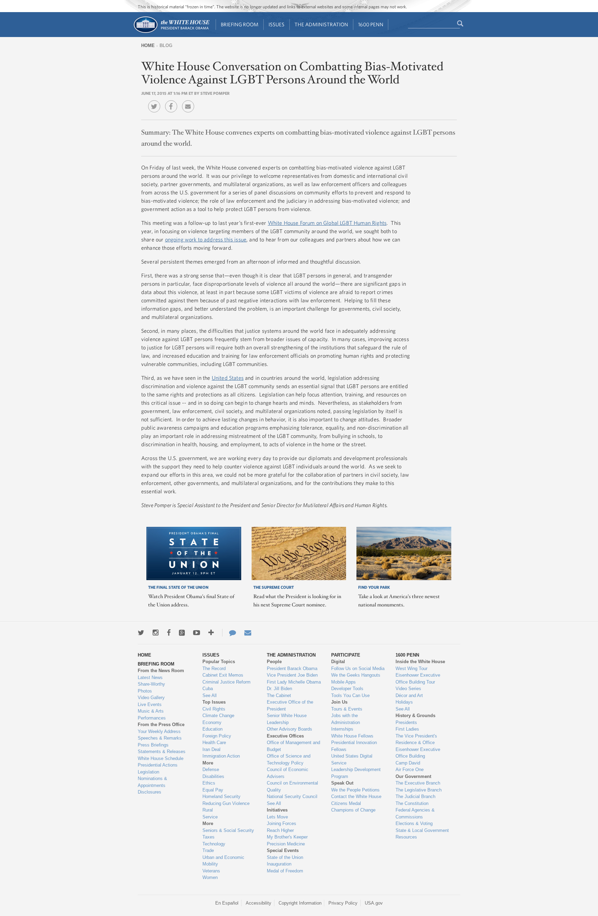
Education (212, 729)
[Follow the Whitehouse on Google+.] (182, 632)
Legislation (148, 772)
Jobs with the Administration (345, 719)
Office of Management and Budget (293, 746)
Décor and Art (409, 695)
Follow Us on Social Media (357, 668)
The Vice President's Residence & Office (416, 739)
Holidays (404, 702)
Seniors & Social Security (228, 830)
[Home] (171, 32)
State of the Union (285, 857)
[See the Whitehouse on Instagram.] (155, 632)
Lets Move (277, 816)
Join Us (339, 702)
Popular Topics (218, 661)
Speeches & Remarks (160, 738)
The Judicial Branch (415, 796)
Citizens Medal (346, 803)
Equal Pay (212, 790)
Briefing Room (240, 24)
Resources (406, 837)
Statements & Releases (161, 751)
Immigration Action (221, 756)
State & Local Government (422, 830)
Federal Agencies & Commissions (415, 813)
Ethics (208, 783)
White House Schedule (160, 758)
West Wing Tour (411, 668)
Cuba (207, 688)
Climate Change (218, 715)
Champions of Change (353, 810)
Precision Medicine (286, 843)
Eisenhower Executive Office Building (418, 753)
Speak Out (342, 783)
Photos (145, 691)
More (207, 763)
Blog (166, 45)
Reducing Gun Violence (226, 803)
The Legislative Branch (419, 790)
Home (148, 45)
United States (228, 378)
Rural (207, 810)
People (274, 661)
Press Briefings (153, 745)
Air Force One (410, 769)
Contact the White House (356, 796)
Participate (345, 655)
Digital (338, 661)
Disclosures (149, 792)
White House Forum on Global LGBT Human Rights (327, 223)
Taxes (208, 837)
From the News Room (161, 670)
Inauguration (279, 864)
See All (209, 695)
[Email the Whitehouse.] (247, 632)
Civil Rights (213, 709)
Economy (211, 722)
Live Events (150, 704)
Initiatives (277, 810)
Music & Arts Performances (152, 714)
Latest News (150, 677)
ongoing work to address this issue (205, 239)
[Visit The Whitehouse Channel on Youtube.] (196, 632)
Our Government (413, 776)
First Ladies (407, 729)
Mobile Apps (343, 682)
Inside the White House (420, 661)
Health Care (214, 742)
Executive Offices (285, 736)
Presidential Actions (158, 765)
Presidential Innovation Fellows (354, 746)
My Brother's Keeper (287, 837)
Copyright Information (300, 903)
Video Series (408, 688)
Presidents (406, 722)
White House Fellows (352, 736)
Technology (213, 843)
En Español (226, 903)
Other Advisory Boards (289, 729)
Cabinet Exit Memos (222, 675)
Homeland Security (221, 796)
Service (210, 816)
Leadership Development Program (356, 773)
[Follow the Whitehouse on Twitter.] (141, 632)
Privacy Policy (342, 903)
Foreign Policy (216, 736)
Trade (208, 850)
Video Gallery (151, 697)
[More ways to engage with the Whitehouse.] (211, 632)
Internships (342, 729)
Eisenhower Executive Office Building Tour (418, 678)
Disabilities (213, 776)
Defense (210, 769)
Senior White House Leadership (287, 719)
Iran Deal (211, 749)
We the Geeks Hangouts (355, 675)
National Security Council (292, 796)
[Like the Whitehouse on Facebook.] (169, 632)
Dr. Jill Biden (279, 688)
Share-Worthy (151, 684)
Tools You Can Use (350, 695)
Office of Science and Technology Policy (288, 759)
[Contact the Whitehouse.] (229, 632)
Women (210, 877)
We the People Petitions (355, 790)
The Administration (321, 24)
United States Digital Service (351, 759)
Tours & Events (346, 709)
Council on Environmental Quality (292, 786)
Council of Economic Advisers (287, 773)
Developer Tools (347, 688)
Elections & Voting (414, 823)
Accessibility (258, 903)
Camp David (408, 763)
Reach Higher (280, 830)
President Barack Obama (292, 668)
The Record (214, 668)
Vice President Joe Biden (292, 675)
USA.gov (374, 903)
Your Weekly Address (159, 731)
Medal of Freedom (285, 870)
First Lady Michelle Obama (294, 682)
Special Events (283, 850)
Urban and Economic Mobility (223, 861)
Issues (276, 24)
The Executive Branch (418, 783)
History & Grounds (415, 715)
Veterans (211, 870)
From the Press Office (161, 724)
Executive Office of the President (290, 705)
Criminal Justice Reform (226, 682)
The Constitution (412, 803)
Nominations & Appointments (152, 782)
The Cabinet (279, 695)
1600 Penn (370, 24)
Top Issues (214, 702)
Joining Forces (281, 823)
